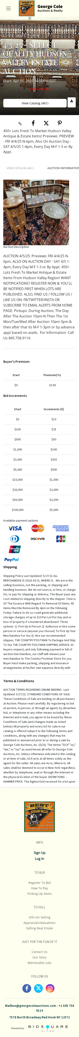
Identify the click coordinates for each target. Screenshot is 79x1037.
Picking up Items (39, 894)
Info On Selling (39, 917)
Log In (39, 858)
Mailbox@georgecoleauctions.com (30, 1006)
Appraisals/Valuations (39, 923)
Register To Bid (40, 883)
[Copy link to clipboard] (20, 123)
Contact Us (39, 952)
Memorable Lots (39, 963)
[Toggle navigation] (8, 8)
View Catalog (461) (35, 103)
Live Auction (21, 35)
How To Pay (39, 888)
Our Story (39, 957)
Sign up (39, 852)
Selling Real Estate (39, 928)
